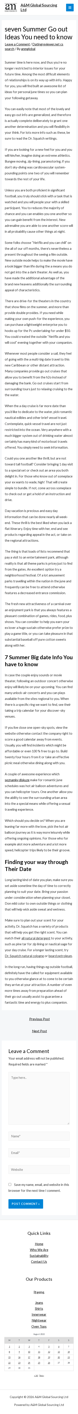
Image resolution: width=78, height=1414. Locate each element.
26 (49, 1363)
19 (49, 1357)
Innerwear (39, 1314)
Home (39, 1244)
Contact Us (39, 1261)
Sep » (41, 1375)
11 (39, 1352)
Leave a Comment (17, 44)
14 (69, 1352)
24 (29, 1363)
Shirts (39, 1308)
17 (29, 1357)
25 (39, 1363)
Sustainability (39, 1256)
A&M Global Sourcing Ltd (39, 7)
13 (59, 1352)
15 (9, 1357)
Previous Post (39, 1019)
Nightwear (39, 1320)
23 (19, 1363)
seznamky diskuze (17, 780)
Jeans (39, 1303)
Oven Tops (39, 1326)
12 (49, 1352)
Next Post (39, 1031)
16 (19, 1357)
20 (59, 1357)
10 (29, 1352)
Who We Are (39, 1250)
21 (69, 1357)
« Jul (36, 1375)
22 (9, 1363)
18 (39, 1357)
